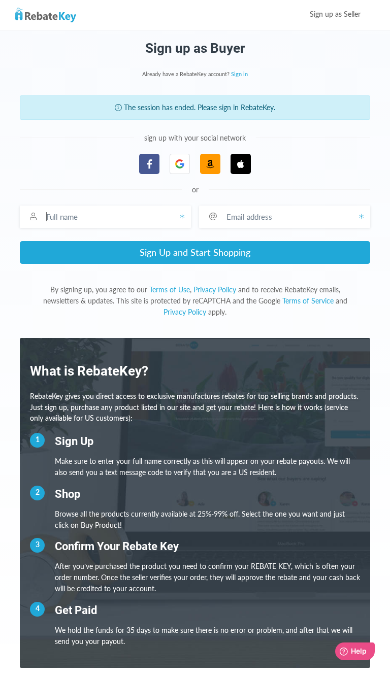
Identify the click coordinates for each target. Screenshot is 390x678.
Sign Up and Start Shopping (195, 252)
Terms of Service (308, 300)
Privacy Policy (214, 289)
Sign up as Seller (336, 14)
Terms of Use (169, 289)
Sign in (239, 74)
